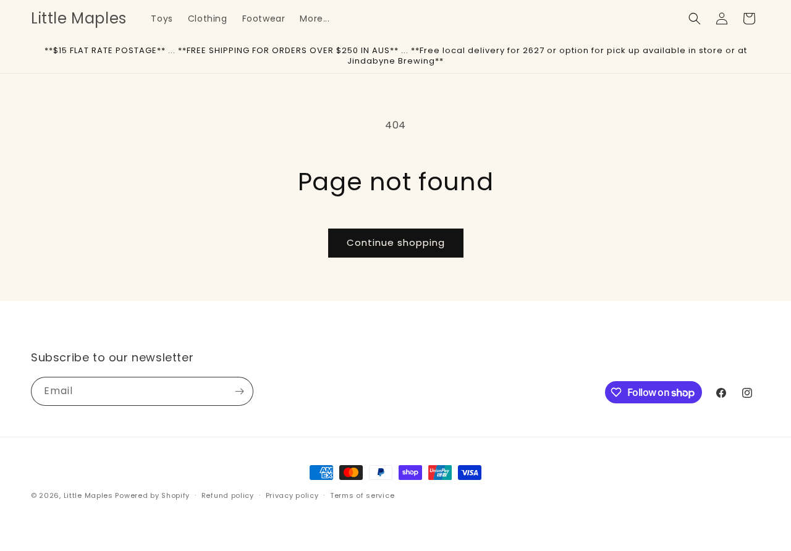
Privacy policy (292, 495)
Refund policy (227, 495)
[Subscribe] (239, 391)
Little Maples (88, 495)
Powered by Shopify (152, 495)
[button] (694, 18)
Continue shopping (396, 242)
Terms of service (362, 495)
